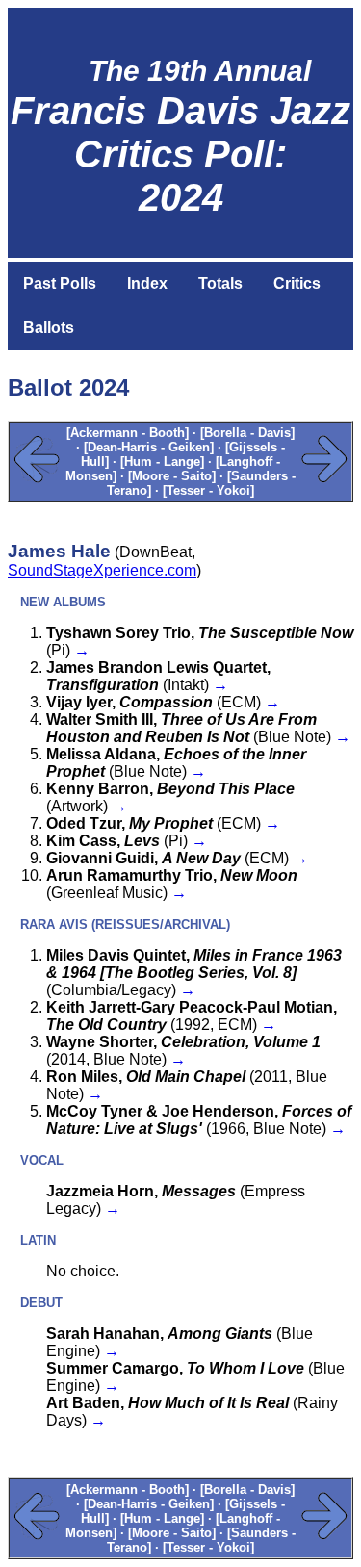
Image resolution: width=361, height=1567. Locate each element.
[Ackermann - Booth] (127, 432)
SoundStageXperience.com (102, 570)
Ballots (48, 328)
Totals (220, 283)
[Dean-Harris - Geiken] (149, 447)
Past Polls (59, 283)
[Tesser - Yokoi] (208, 490)
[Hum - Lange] (162, 461)
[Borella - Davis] (247, 432)
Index (147, 283)
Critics (297, 283)
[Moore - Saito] (172, 476)
